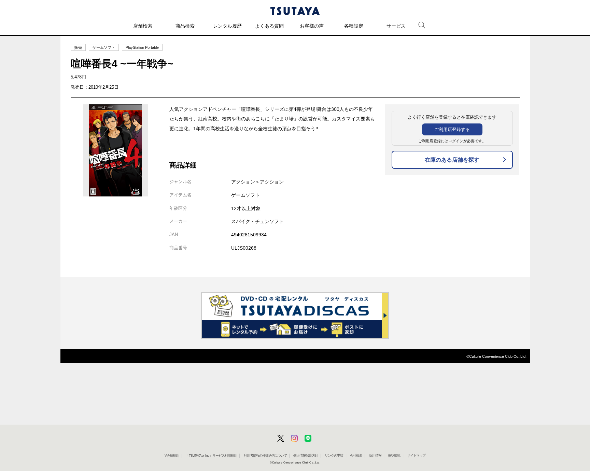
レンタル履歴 (227, 26)
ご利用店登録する (452, 129)
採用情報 (375, 455)
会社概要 (356, 455)
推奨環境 (394, 455)
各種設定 (353, 26)
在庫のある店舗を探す (452, 160)
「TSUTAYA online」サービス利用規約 (211, 455)
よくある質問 (269, 26)
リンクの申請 (334, 455)
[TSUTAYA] (295, 11)
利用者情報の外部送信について (265, 455)
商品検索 (185, 26)
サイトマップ (416, 455)
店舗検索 (142, 26)
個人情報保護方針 (305, 455)
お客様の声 (312, 26)
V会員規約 (172, 455)
